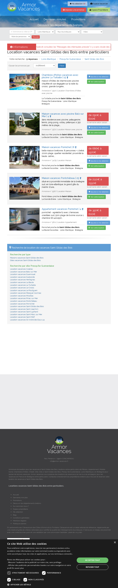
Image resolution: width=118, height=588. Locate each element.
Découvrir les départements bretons (60, 25)
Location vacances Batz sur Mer (23, 272)
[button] (40, 584)
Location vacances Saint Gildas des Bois (27, 306)
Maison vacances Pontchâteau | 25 (61, 178)
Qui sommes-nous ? (21, 506)
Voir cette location (97, 82)
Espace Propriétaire (99, 10)
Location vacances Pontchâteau (23, 301)
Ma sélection (18, 512)
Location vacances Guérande (22, 277)
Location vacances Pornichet (22, 304)
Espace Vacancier (100, 4)
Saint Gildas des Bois (94, 59)
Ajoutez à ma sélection (99, 77)
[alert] (59, 563)
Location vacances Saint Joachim (24, 309)
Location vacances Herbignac (22, 280)
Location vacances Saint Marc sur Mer (26, 314)
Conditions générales (21, 518)
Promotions (78, 19)
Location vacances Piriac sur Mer (24, 298)
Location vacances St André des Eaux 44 (27, 320)
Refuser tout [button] (92, 567)
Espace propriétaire (20, 509)
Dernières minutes (55, 19)
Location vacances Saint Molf (22, 317)
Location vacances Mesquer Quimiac (25, 293)
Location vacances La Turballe (23, 285)
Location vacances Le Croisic (22, 288)
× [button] (115, 542)
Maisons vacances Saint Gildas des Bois (26, 258)
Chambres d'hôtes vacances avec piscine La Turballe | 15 (60, 76)
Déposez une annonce (74, 10)
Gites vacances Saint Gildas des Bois (25, 260)
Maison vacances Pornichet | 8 (58, 147)
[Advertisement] (59, 347)
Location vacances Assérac (21, 269)
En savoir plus (18, 568)
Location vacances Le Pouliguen (23, 290)
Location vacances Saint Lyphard (24, 312)
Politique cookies (19, 524)
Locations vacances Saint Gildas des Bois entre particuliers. (36, 486)
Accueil (34, 19)
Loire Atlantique (48, 59)
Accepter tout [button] (92, 560)
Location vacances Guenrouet (22, 274)
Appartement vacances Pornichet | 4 (62, 209)
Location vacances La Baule (22, 282)
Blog (14, 515)
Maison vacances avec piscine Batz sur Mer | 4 (63, 115)
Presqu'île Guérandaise (70, 59)
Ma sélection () (78, 4)
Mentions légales (19, 521)
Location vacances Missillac (22, 296)
